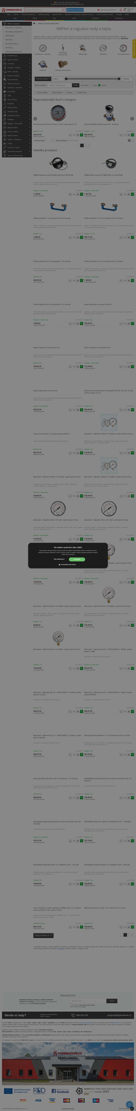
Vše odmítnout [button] (59, 559)
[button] (68, 564)
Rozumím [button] (77, 559)
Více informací (70, 554)
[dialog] (68, 555)
